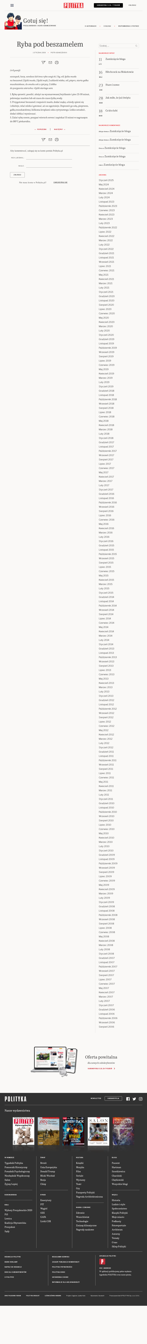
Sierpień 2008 (106, 923)
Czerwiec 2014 (106, 622)
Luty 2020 (104, 330)
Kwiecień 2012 (106, 734)
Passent (116, 1163)
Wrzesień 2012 (106, 713)
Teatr (78, 1184)
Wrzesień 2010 (106, 816)
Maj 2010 (104, 833)
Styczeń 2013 (106, 695)
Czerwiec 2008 (107, 932)
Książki (80, 1163)
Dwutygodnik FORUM (13, 1296)
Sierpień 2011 (106, 768)
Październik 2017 (108, 450)
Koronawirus (11, 1195)
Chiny (43, 1184)
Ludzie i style (118, 1204)
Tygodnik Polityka (14, 1163)
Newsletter (96, 1098)
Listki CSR (45, 1221)
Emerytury (45, 1200)
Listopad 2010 (106, 807)
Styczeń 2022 (106, 249)
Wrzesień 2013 (106, 661)
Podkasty (116, 1221)
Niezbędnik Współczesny (17, 1175)
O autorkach (90, 26)
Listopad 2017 (106, 446)
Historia (116, 1200)
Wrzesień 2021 (106, 261)
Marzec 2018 (106, 429)
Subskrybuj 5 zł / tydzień (108, 5)
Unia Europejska (48, 1167)
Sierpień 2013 (106, 665)
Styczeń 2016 (106, 541)
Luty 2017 (104, 485)
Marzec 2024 (106, 193)
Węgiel (43, 1208)
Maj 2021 (103, 274)
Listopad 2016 (106, 498)
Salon (7, 1179)
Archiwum (117, 1229)
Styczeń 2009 (106, 902)
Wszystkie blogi (120, 1184)
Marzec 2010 (106, 842)
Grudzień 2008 (107, 906)
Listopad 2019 (106, 343)
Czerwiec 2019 (106, 365)
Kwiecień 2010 (106, 837)
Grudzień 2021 (106, 253)
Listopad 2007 (106, 962)
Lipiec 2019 (105, 360)
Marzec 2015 (105, 584)
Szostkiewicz (118, 1171)
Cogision (74, 1296)
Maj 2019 (104, 369)
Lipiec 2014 (105, 618)
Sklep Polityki (119, 1246)
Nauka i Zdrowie (83, 1207)
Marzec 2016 (106, 532)
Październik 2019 (108, 347)
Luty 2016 (104, 536)
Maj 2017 (103, 472)
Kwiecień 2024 (106, 188)
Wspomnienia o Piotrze (128, 26)
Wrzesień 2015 (106, 558)
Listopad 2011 (106, 756)
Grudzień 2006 (107, 1009)
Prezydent (10, 1227)
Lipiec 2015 (105, 567)
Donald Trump (47, 1171)
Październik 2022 (108, 227)
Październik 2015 (108, 554)
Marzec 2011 (105, 790)
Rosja (43, 1179)
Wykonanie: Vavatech (97, 1296)
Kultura (79, 1158)
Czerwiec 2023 (107, 210)
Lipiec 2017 (105, 463)
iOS (100, 1268)
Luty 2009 (104, 897)
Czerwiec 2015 (106, 571)
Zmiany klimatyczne (86, 1225)
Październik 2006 (108, 1018)
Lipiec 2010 (105, 824)
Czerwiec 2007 (107, 983)
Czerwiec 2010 (107, 829)
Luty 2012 (104, 743)
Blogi (114, 1158)
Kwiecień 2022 (106, 236)
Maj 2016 (104, 524)
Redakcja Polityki (13, 1257)
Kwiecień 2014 (106, 631)
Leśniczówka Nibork (53, 1296)
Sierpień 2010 (106, 820)
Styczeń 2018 (106, 438)
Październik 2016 (108, 502)
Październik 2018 (108, 399)
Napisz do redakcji (13, 1267)
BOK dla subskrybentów (16, 1272)
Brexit (43, 1163)
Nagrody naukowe (85, 1229)
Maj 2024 (104, 184)
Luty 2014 (104, 640)
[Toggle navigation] (12, 5)
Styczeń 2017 (106, 489)
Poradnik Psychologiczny (17, 1171)
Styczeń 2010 (106, 850)
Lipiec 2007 (105, 979)
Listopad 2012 (106, 704)
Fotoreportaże (119, 1225)
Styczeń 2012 (106, 747)
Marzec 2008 (106, 945)
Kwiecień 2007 (107, 992)
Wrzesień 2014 (106, 609)
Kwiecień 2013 (106, 683)
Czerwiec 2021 (106, 270)
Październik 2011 (107, 760)
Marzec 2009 (106, 893)
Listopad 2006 (107, 1013)
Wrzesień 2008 (107, 919)
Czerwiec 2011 (106, 777)
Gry (78, 1188)
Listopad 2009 (107, 859)
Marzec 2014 (105, 635)
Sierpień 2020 (106, 304)
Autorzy (116, 1233)
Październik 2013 (108, 657)
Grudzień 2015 (106, 545)
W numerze (9, 1158)
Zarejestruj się (60, 182)
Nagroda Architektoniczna (89, 1196)
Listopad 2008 (107, 910)
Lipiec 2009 (105, 876)
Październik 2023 (108, 206)
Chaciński (117, 1175)
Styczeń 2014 (106, 644)
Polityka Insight (32, 1296)
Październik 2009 (108, 863)
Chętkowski (118, 1179)
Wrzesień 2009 (107, 867)
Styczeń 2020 (106, 334)
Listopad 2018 (106, 395)
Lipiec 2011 (105, 773)
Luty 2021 (104, 287)
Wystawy (80, 1179)
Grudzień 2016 (106, 493)
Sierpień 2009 (106, 872)
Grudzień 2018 (106, 390)
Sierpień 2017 (106, 459)
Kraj (7, 1205)
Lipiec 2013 (105, 670)
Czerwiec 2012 (106, 726)
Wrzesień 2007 (107, 970)
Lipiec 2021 (105, 266)
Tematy (115, 1238)
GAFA (43, 1217)
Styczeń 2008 (106, 953)
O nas (114, 1242)
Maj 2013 (104, 678)
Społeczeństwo (119, 1208)
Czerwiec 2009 (107, 880)
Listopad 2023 (106, 201)
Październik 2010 (108, 811)
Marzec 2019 (106, 377)
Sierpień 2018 (106, 408)
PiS (6, 1214)
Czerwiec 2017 (106, 468)
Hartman (116, 1167)
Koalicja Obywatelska (15, 1222)
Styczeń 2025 (106, 180)
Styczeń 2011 (106, 799)
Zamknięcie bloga (120, 131)
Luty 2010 (104, 846)
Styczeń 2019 (106, 386)
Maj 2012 (103, 730)
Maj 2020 (104, 317)
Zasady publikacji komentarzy (66, 1262)
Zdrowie (80, 1212)
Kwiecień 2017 (106, 476)
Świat (42, 1158)
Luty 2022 (104, 244)
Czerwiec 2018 (106, 416)
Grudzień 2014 (106, 597)
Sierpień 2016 (106, 511)
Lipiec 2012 (105, 721)
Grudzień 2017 (106, 442)
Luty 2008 (104, 949)
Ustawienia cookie (60, 1277)
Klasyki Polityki (120, 1212)
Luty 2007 (104, 1001)
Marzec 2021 (105, 283)
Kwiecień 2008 (107, 940)
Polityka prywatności (62, 1267)
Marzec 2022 (106, 240)
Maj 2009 (104, 884)
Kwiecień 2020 (107, 322)
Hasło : (21, 166)
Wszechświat (82, 1217)
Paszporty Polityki (85, 1192)
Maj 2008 (104, 936)
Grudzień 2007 (107, 958)
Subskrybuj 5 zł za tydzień (100, 1069)
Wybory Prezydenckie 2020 (18, 1210)
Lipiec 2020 (105, 309)
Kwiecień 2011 (106, 786)
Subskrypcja (113, 1098)
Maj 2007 (104, 988)
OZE (42, 1212)
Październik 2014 (108, 605)
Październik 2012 (108, 708)
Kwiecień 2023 (106, 214)
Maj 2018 (104, 420)
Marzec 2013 (106, 687)
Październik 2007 (108, 966)
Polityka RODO (58, 1272)
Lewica (8, 1218)
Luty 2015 (104, 588)
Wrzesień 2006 (107, 1022)
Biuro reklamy (11, 1262)
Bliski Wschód (47, 1175)
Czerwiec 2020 (107, 313)
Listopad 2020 (106, 300)
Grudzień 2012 (106, 700)
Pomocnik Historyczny (16, 1167)
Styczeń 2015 (106, 592)
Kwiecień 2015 (106, 579)
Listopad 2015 (106, 549)
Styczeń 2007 (106, 1005)
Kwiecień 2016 (106, 528)
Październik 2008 (108, 915)
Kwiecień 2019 (106, 373)
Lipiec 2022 (105, 231)
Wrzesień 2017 (106, 455)
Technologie (82, 1221)
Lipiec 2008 (105, 927)
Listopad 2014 (106, 601)
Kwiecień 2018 (106, 425)
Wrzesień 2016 (106, 506)
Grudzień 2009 (107, 854)
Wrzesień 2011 (106, 764)
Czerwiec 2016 (106, 519)
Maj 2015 (103, 575)
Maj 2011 (103, 781)
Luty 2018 (104, 433)
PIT (42, 1204)
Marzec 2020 (106, 326)
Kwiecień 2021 (106, 279)
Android (107, 1268)
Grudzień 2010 (106, 803)
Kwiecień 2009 (107, 889)
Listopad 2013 (106, 652)
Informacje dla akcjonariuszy (66, 1282)
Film (78, 1171)
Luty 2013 (104, 691)
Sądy (7, 1231)
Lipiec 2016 (105, 515)
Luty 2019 (104, 382)
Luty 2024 (104, 197)
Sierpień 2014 (106, 614)
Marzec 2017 (105, 481)
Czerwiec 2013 (106, 674)
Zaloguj (132, 5)
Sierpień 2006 (106, 1026)
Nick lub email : (17, 158)
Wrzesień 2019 (106, 352)
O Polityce (9, 1277)
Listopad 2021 (106, 257)
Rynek (43, 1195)
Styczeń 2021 (106, 291)
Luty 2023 (104, 223)
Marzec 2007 (106, 996)
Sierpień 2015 (106, 562)
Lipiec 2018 (105, 412)
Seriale (79, 1175)
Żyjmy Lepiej (11, 1184)
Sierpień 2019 (106, 356)
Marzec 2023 (106, 218)
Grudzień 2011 (106, 751)
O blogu (107, 26)
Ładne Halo (81, 1296)
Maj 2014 (103, 627)
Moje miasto (118, 1217)
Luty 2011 (104, 794)
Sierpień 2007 (106, 975)
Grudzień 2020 (107, 296)
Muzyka (80, 1167)
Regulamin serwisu (60, 1257)
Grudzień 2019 (106, 339)
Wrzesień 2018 (106, 403)
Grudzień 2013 (106, 648)
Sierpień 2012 (106, 717)
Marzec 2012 (105, 738)
